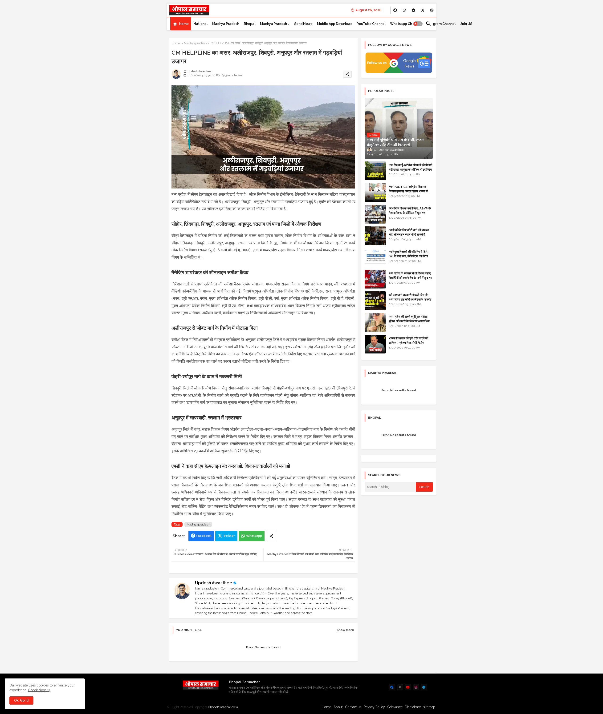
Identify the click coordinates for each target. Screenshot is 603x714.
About (338, 707)
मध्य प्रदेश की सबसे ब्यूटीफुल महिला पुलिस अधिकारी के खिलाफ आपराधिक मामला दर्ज (409, 321)
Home (184, 24)
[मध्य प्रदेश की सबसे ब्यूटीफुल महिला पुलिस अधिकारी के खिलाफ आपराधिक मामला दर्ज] (375, 322)
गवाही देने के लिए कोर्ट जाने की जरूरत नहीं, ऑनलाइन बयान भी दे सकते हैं (409, 232)
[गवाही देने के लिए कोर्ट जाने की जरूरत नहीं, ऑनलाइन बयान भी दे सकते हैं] (375, 235)
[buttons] (395, 10)
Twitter (229, 536)
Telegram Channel (441, 24)
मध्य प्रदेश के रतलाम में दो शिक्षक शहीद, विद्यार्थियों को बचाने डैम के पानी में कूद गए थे (410, 278)
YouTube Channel (371, 24)
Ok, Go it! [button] (21, 700)
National (200, 24)
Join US (466, 24)
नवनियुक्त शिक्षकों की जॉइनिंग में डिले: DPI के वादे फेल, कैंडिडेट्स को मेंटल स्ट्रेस (408, 256)
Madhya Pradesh (225, 24)
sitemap (429, 707)
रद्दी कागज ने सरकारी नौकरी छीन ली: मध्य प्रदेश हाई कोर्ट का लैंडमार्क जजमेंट (410, 297)
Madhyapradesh (195, 43)
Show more (345, 630)
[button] (418, 23)
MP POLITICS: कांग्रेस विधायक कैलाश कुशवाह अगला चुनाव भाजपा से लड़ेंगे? (408, 191)
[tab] (180, 23)
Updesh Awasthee (213, 582)
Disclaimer (413, 707)
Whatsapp (254, 536)
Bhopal (249, 24)
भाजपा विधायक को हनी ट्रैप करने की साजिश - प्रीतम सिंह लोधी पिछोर (408, 340)
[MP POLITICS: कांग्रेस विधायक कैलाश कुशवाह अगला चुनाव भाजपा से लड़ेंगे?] (375, 192)
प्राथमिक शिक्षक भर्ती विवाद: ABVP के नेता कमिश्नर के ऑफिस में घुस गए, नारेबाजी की (410, 213)
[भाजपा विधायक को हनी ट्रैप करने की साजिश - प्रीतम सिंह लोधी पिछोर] (375, 344)
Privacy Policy (374, 707)
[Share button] (271, 536)
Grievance (395, 707)
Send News (303, 24)
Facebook (204, 536)
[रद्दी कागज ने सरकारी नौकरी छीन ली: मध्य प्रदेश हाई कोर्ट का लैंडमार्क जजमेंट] (375, 300)
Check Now (37, 690)
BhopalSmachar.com (223, 707)
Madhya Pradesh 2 (274, 24)
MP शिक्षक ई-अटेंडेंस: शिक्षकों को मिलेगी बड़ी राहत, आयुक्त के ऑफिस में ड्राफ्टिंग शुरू (410, 169)
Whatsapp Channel (405, 24)
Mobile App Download (334, 24)
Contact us (353, 707)
